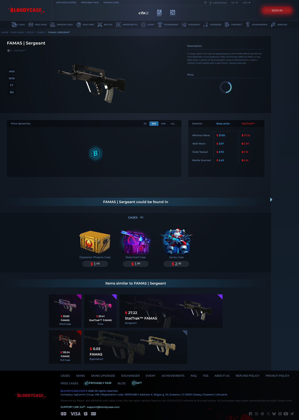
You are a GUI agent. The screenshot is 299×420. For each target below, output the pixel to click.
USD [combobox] (244, 2)
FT (11, 85)
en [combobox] (233, 2)
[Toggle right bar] (271, 199)
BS (12, 92)
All (173, 123)
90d (163, 123)
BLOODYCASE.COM (73, 390)
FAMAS (40, 32)
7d (145, 123)
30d (154, 123)
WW (12, 78)
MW (12, 71)
